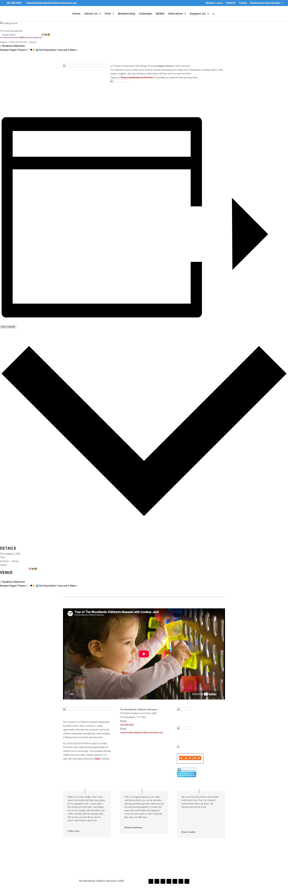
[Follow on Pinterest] (186, 881)
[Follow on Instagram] (156, 881)
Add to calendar (8, 327)
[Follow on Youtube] (174, 881)
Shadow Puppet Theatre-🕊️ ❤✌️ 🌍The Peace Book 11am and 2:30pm (39, 50)
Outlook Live (6, 544)
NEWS (160, 14)
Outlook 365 (6, 540)
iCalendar (4, 536)
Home (76, 14)
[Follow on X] (180, 881)
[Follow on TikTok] (168, 881)
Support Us (198, 14)
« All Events (6, 27)
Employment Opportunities (265, 3)
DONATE (231, 3)
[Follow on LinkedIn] (162, 881)
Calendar (145, 14)
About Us (91, 14)
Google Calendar (8, 533)
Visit (108, 14)
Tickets (243, 3)
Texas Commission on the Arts (137, 77)
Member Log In (214, 3)
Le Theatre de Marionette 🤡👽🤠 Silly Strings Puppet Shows (33, 569)
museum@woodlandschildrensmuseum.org (141, 732)
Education (175, 14)
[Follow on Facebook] (150, 881)
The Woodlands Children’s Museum (17, 578)
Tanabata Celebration (12, 46)
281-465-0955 (127, 724)
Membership (126, 14)
